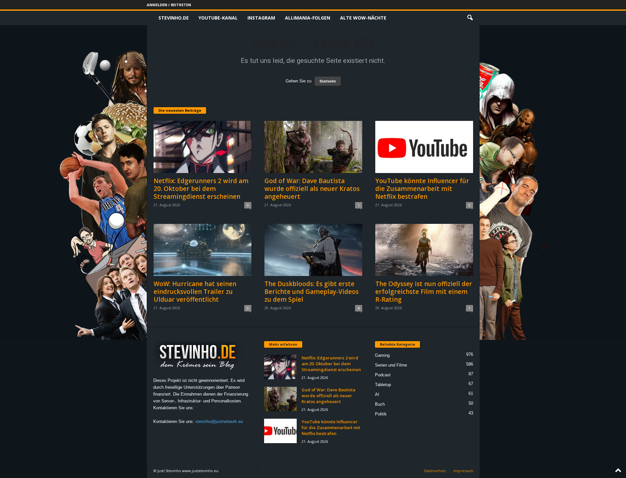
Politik (381, 414)
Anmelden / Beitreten (169, 4)
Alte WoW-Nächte (363, 18)
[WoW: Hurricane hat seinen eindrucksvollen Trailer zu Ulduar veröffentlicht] (202, 250)
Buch (380, 404)
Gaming (382, 355)
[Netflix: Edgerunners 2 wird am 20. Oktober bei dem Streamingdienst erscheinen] (202, 147)
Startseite (328, 81)
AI (377, 394)
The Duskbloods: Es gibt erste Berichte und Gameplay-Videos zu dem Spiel (311, 292)
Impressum (463, 470)
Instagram (261, 18)
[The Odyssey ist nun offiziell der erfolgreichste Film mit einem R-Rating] (424, 250)
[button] (470, 18)
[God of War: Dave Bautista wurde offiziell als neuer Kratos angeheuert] (313, 147)
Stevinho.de (173, 18)
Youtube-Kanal (218, 18)
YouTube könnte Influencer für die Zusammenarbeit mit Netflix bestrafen (422, 189)
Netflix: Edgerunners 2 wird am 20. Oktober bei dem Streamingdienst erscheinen (201, 189)
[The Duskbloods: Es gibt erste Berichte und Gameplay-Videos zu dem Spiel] (313, 250)
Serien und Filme (391, 365)
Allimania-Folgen (307, 18)
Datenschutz (435, 470)
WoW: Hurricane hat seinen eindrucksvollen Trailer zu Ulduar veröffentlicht (195, 292)
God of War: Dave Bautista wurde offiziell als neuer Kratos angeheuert (312, 189)
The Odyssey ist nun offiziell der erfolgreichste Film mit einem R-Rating (423, 292)
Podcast (383, 374)
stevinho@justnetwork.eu (219, 421)
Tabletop (383, 384)
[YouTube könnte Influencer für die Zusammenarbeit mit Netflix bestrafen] (424, 147)
